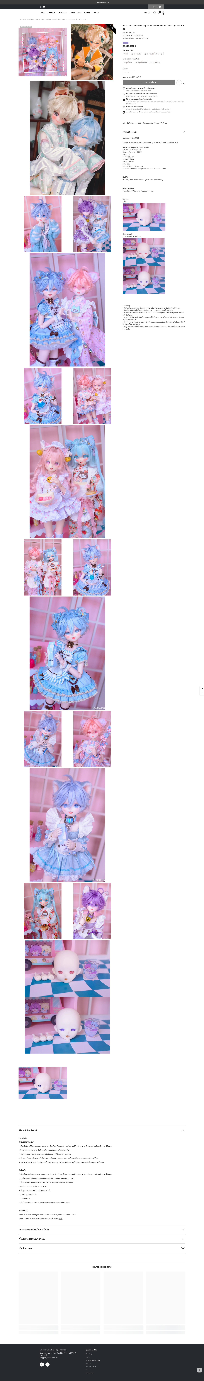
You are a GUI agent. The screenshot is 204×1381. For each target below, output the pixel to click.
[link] (179, 82)
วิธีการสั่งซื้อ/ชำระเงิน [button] (28, 1130)
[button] (102, 1130)
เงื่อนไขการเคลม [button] (26, 1248)
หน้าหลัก (21, 19)
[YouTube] (44, 7)
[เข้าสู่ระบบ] (154, 13)
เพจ (35, 1150)
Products (30, 19)
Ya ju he (132, 33)
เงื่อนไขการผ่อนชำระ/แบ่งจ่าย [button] (32, 1238)
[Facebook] (41, 7)
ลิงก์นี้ (60, 1219)
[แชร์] (183, 83)
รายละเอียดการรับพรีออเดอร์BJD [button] (34, 1229)
